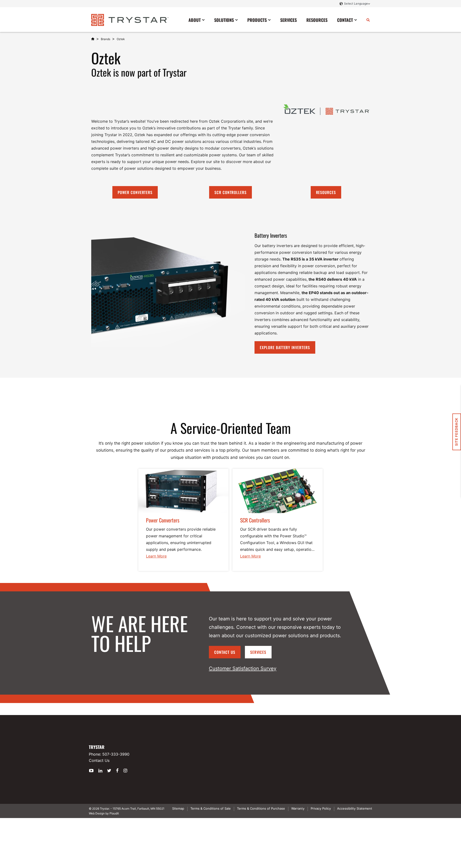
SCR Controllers (230, 192)
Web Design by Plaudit (104, 813)
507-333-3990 (115, 754)
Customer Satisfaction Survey (242, 668)
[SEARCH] (368, 19)
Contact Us (224, 652)
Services (258, 652)
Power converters (135, 192)
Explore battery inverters (285, 347)
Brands (105, 39)
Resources (326, 192)
